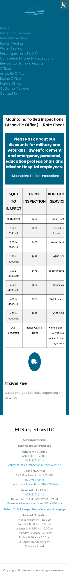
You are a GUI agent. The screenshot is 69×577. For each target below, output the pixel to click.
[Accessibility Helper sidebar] (64, 4)
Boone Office (10, 78)
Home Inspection (13, 38)
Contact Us (9, 93)
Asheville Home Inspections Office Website (34, 464)
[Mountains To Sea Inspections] (34, 13)
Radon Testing (11, 43)
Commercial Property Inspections (26, 58)
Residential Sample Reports (21, 63)
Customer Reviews (14, 88)
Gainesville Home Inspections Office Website (34, 503)
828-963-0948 (34, 479)
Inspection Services (15, 33)
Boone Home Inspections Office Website (34, 484)
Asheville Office (12, 73)
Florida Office (10, 83)
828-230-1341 (34, 460)
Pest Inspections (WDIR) (19, 53)
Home (4, 28)
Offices (6, 68)
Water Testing (11, 48)
